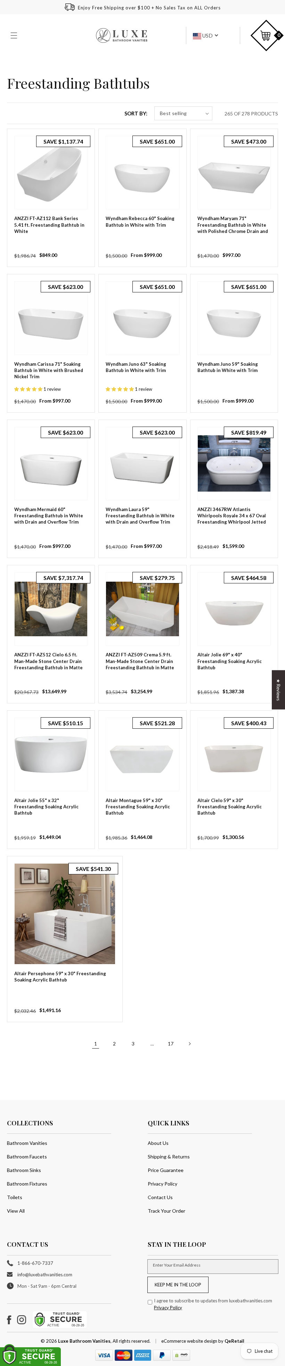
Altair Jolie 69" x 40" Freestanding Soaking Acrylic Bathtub (229, 661)
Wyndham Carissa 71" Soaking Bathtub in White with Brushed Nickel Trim (48, 370)
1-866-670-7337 (35, 1263)
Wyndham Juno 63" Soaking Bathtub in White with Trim (136, 367)
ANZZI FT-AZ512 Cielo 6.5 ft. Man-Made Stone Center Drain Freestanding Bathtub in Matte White (48, 664)
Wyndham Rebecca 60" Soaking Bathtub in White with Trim (140, 221)
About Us (158, 1143)
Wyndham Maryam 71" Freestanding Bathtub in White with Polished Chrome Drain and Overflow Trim (232, 228)
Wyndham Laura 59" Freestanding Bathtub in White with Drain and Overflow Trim (140, 516)
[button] (14, 35)
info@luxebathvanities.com (44, 1274)
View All (16, 1211)
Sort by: (135, 113)
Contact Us (160, 1197)
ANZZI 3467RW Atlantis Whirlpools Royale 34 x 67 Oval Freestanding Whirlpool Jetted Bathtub (231, 519)
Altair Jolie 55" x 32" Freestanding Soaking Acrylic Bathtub (46, 807)
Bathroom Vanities (27, 1143)
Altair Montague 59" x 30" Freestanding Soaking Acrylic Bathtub (138, 807)
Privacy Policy (162, 1184)
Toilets (14, 1197)
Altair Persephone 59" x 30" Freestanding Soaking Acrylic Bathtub (60, 977)
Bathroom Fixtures (27, 1184)
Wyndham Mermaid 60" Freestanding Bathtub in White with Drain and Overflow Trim (48, 516)
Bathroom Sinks (24, 1170)
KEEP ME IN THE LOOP (178, 1284)
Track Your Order (166, 1211)
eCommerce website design (189, 1341)
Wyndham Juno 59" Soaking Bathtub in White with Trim (227, 367)
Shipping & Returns (169, 1156)
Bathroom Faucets (27, 1156)
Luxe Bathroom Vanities (84, 1341)
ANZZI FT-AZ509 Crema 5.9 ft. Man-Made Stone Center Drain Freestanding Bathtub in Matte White (140, 664)
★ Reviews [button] (278, 690)
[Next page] (189, 1043)
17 (170, 1043)
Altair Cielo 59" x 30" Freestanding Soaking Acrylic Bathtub (229, 807)
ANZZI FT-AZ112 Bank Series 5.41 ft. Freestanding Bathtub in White (49, 225)
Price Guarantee (166, 1170)
